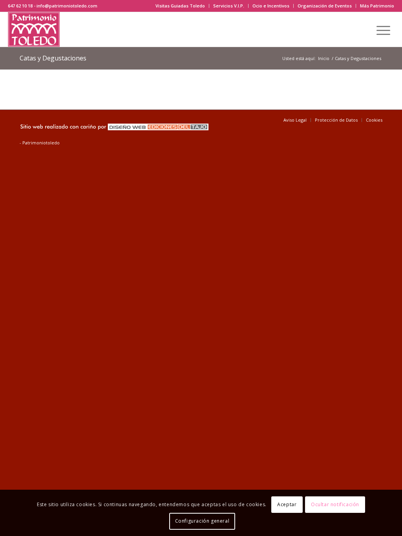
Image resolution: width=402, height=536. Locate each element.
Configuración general (202, 521)
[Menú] (383, 29)
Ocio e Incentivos (270, 6)
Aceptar (286, 504)
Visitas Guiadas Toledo (180, 6)
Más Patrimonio (377, 6)
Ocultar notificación (335, 504)
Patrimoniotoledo (41, 143)
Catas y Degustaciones (53, 58)
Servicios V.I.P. (228, 6)
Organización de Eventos (325, 6)
